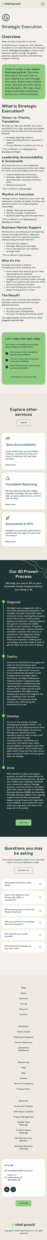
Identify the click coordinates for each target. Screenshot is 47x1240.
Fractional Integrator (24, 1037)
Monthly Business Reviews (23, 1139)
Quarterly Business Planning (23, 1147)
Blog (23, 1073)
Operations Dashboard (23, 1049)
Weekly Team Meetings (23, 1123)
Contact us (23, 870)
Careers (23, 1078)
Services (23, 998)
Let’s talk (23, 822)
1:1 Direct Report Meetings (23, 1131)
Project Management (23, 1117)
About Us (23, 1009)
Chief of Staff (23, 1031)
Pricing (23, 1004)
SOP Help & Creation (24, 1111)
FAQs (23, 1067)
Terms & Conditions (23, 1083)
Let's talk (23, 1203)
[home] (11, 4)
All (21, 188)
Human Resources (23, 1042)
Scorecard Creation (23, 1106)
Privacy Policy (23, 1089)
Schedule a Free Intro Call (23, 376)
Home (23, 993)
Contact (23, 1014)
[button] (43, 4)
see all (23, 422)
